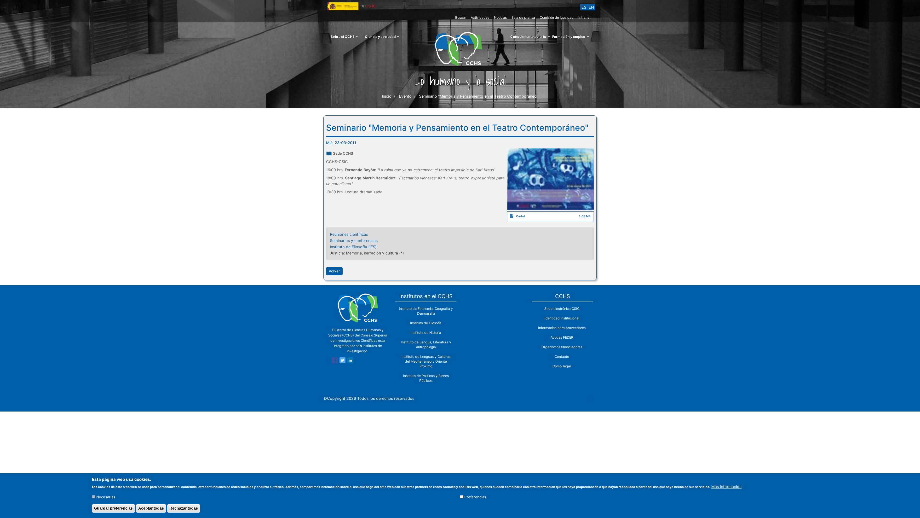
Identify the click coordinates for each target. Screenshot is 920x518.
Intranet (584, 17)
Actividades (480, 17)
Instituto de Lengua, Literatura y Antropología (426, 344)
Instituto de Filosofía (426, 323)
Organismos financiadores (561, 347)
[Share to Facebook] (335, 361)
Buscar (460, 17)
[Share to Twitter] (342, 361)
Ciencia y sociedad (381, 37)
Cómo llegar (561, 366)
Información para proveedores (562, 328)
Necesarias (105, 496)
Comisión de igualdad (557, 17)
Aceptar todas (151, 508)
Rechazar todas (183, 508)
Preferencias (475, 496)
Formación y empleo (568, 37)
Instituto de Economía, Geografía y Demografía (426, 310)
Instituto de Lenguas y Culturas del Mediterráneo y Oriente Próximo (426, 361)
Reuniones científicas (349, 234)
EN (591, 7)
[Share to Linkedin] (350, 361)
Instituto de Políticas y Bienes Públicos (426, 378)
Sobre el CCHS (343, 37)
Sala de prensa (523, 17)
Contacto (562, 356)
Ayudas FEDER (562, 337)
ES (583, 7)
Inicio (386, 96)
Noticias (500, 17)
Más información (726, 486)
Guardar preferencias (113, 508)
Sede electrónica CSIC (562, 308)
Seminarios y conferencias (354, 240)
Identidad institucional (562, 318)
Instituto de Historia (426, 332)
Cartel (520, 216)
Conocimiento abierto (528, 37)
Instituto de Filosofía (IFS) (353, 246)
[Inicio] (460, 48)
